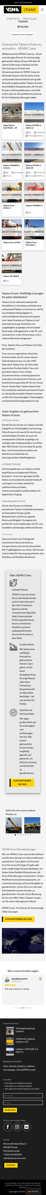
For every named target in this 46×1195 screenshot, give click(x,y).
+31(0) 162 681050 (12, 1154)
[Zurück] (5, 826)
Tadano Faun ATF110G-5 (31, 243)
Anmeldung (10, 1110)
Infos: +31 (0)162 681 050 (23, 2)
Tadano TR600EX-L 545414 (11, 166)
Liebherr (30, 1066)
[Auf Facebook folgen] (8, 1127)
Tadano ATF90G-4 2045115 (33, 126)
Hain (5, 1066)
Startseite (13, 18)
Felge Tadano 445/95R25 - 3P (10, 126)
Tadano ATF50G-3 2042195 (33, 166)
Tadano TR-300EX (11, 276)
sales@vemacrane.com (14, 1158)
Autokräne (7, 534)
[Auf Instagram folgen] (17, 1127)
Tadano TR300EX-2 (34, 205)
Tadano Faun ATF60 (11, 242)
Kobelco (21, 1066)
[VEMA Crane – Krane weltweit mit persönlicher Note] (21, 9)
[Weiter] (40, 826)
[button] (42, 9)
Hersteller (30, 18)
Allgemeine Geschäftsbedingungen (22, 1183)
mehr (33, 1069)
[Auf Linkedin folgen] (26, 1127)
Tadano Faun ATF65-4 (8, 206)
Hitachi (12, 1066)
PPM (25, 1069)
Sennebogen (9, 1069)
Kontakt (23, 1187)
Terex (19, 1069)
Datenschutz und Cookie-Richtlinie (23, 1185)
